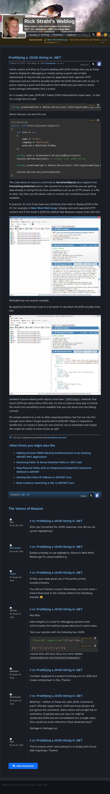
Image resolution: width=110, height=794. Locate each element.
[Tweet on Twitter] (94, 64)
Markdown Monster (57, 437)
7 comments (50, 63)
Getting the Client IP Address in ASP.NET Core (44, 477)
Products (58, 34)
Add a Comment (24, 766)
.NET (23, 494)
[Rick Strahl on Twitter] (93, 34)
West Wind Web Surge (44, 208)
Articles (45, 34)
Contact (33, 34)
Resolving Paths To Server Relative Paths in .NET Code (49, 462)
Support (71, 34)
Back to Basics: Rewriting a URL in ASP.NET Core (45, 482)
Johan (13, 574)
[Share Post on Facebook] (97, 495)
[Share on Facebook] (99, 64)
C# (28, 494)
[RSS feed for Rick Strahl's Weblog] (99, 34)
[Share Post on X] (92, 495)
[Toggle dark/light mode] (105, 35)
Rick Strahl (15, 548)
